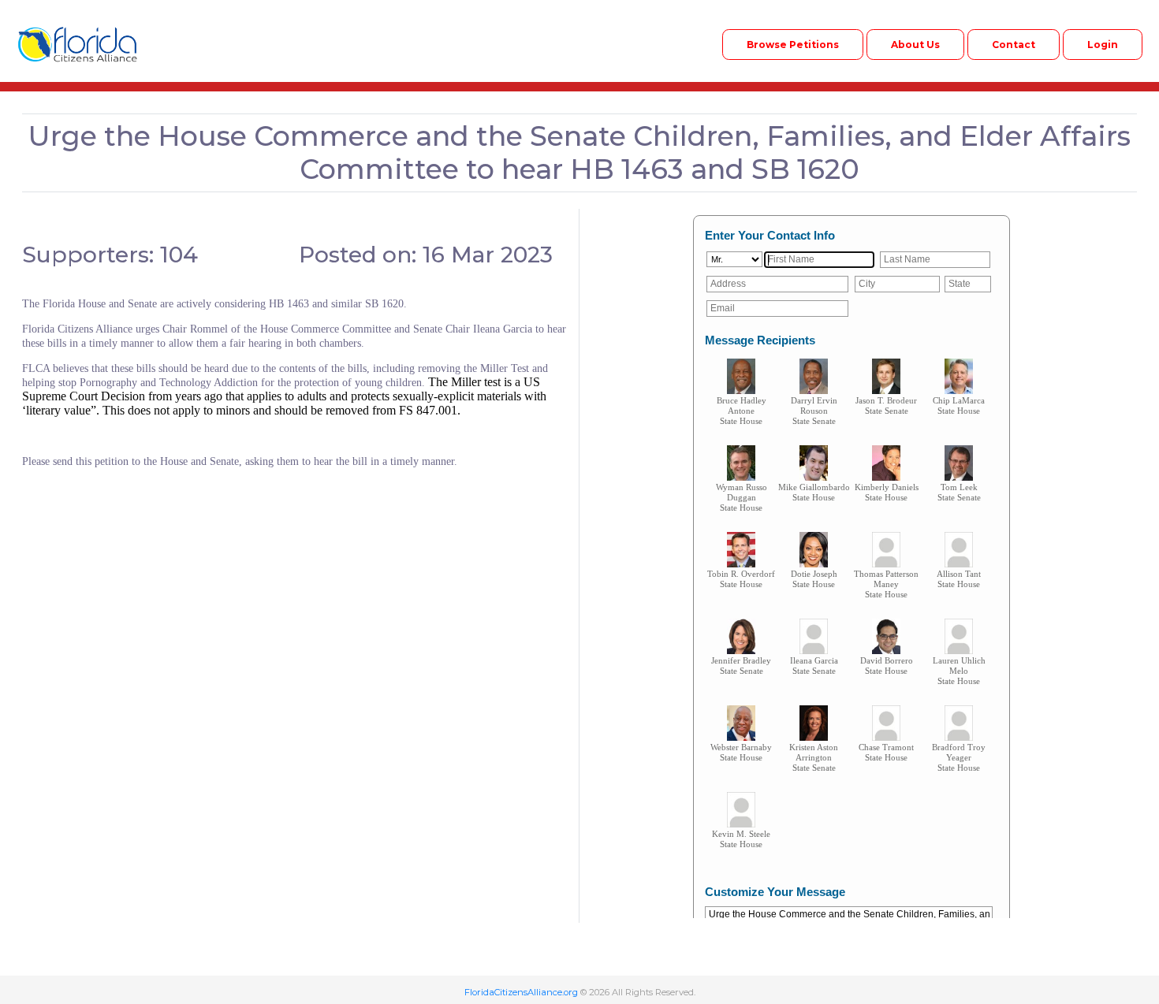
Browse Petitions (793, 44)
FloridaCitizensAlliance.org (521, 992)
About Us (915, 44)
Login (1102, 44)
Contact (1013, 44)
